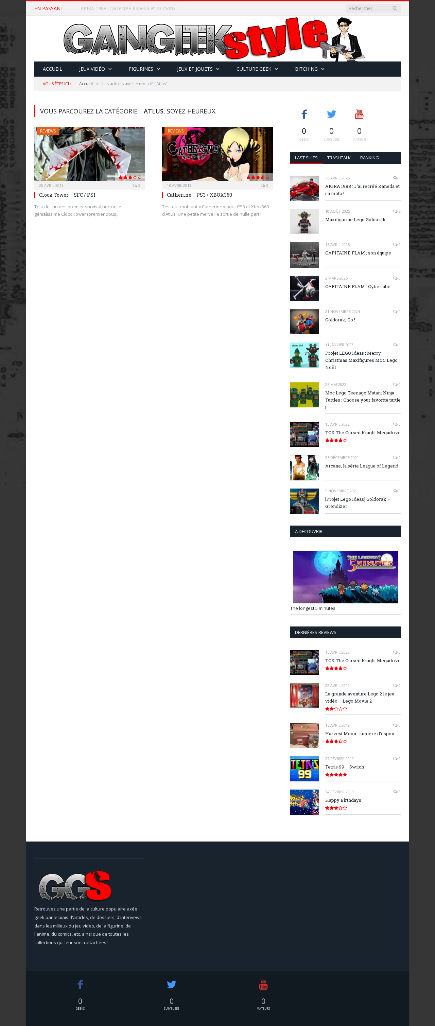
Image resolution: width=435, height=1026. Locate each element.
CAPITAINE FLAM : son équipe (358, 253)
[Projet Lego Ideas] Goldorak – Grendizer (357, 502)
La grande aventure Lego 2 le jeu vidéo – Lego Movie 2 (359, 697)
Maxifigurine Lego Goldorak (111, 8)
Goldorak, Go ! (340, 320)
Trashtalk (339, 158)
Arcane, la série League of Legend (361, 466)
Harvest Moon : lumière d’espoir (360, 733)
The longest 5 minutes (312, 608)
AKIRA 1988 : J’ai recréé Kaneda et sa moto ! (362, 189)
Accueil (52, 69)
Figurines (141, 69)
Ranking (369, 158)
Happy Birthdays (343, 800)
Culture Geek (254, 69)
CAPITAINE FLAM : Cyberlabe (357, 286)
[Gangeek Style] (217, 38)
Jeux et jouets (195, 69)
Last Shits (306, 158)
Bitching (306, 69)
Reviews (48, 131)
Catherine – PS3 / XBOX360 (199, 195)
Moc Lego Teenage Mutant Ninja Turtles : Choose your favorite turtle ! (363, 400)
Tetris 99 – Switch (344, 767)
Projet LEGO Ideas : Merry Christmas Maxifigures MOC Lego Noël (361, 360)
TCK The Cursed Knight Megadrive (363, 432)
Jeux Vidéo (92, 69)
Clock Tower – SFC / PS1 (67, 195)
